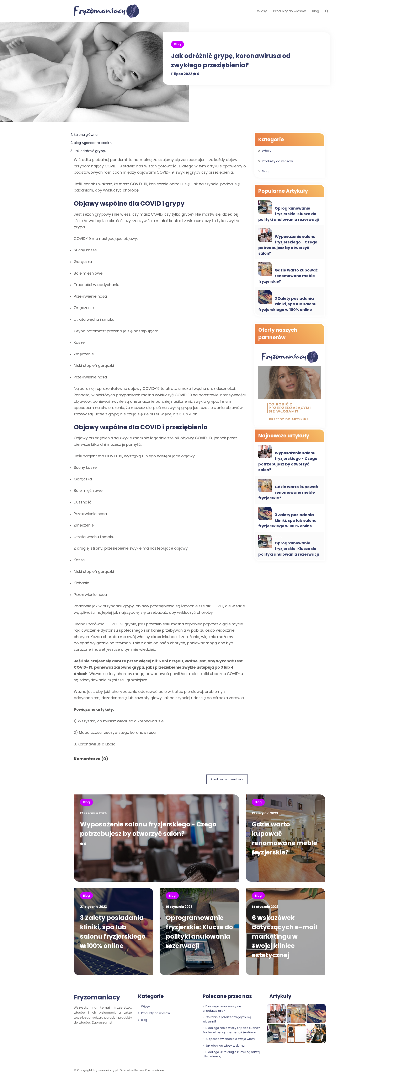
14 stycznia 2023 (265, 907)
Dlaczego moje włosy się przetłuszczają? (222, 1008)
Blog (315, 11)
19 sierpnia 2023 (265, 813)
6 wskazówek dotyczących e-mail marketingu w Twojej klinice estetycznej (284, 936)
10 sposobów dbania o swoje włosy (230, 1039)
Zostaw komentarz (227, 779)
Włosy (262, 11)
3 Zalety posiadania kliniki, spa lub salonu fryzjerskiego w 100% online (287, 304)
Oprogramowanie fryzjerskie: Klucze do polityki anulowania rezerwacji (288, 214)
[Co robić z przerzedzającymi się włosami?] (289, 386)
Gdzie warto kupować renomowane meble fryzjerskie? (288, 276)
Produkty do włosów (289, 11)
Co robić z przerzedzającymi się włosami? (227, 1019)
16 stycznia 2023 (179, 907)
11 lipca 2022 (181, 73)
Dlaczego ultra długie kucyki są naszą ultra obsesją (231, 1054)
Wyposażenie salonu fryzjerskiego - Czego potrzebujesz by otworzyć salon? (287, 245)
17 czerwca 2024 (93, 813)
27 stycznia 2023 (93, 907)
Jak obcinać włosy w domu (225, 1045)
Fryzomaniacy (97, 997)
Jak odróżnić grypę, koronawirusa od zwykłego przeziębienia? (231, 60)
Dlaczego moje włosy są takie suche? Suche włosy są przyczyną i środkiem (231, 1030)
